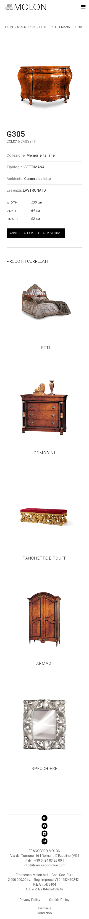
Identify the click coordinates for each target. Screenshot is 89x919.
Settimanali (35, 167)
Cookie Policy (59, 900)
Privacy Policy (30, 900)
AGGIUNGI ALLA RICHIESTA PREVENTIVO (36, 233)
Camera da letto (37, 179)
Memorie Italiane (40, 155)
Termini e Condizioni (44, 909)
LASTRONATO (34, 190)
